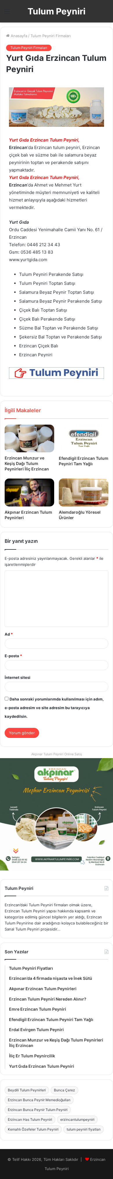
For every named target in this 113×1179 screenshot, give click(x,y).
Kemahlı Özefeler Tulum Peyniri (33, 1129)
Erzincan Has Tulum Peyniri (30, 1119)
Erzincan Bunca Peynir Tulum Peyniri (38, 1110)
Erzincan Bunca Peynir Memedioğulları (39, 1100)
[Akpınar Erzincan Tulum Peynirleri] (29, 492)
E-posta (13, 655)
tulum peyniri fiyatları (84, 1129)
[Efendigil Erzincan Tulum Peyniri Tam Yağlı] (83, 438)
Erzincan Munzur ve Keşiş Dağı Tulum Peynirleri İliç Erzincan (27, 463)
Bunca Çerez (64, 1090)
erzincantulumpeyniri (77, 1119)
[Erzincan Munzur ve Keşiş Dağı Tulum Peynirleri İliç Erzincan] (29, 438)
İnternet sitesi (17, 677)
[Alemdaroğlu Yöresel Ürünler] (83, 492)
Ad (9, 634)
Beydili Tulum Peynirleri (27, 1090)
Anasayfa (18, 35)
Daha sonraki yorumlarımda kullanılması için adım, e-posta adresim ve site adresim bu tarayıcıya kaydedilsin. (54, 708)
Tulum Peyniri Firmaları (50, 35)
